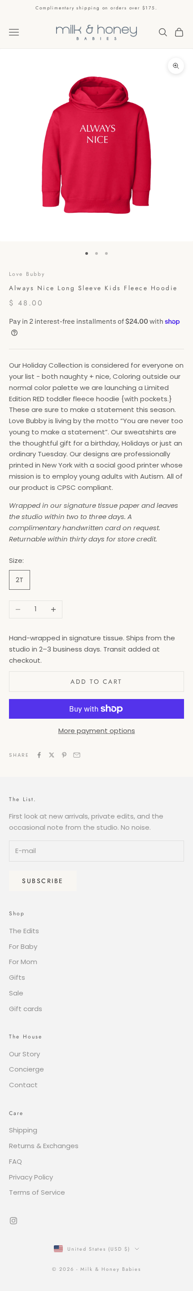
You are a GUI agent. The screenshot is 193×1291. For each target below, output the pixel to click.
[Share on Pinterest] (64, 755)
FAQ (15, 1161)
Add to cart (96, 681)
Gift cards (25, 1008)
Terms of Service (37, 1192)
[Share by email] (76, 755)
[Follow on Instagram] (13, 1220)
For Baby (23, 946)
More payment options (96, 730)
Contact (23, 1084)
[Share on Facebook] (39, 755)
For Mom (23, 961)
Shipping (23, 1130)
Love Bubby (27, 274)
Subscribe (43, 880)
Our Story (24, 1054)
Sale (16, 993)
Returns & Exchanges (44, 1145)
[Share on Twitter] (51, 755)
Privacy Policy (31, 1177)
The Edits (24, 930)
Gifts (17, 977)
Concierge (26, 1069)
